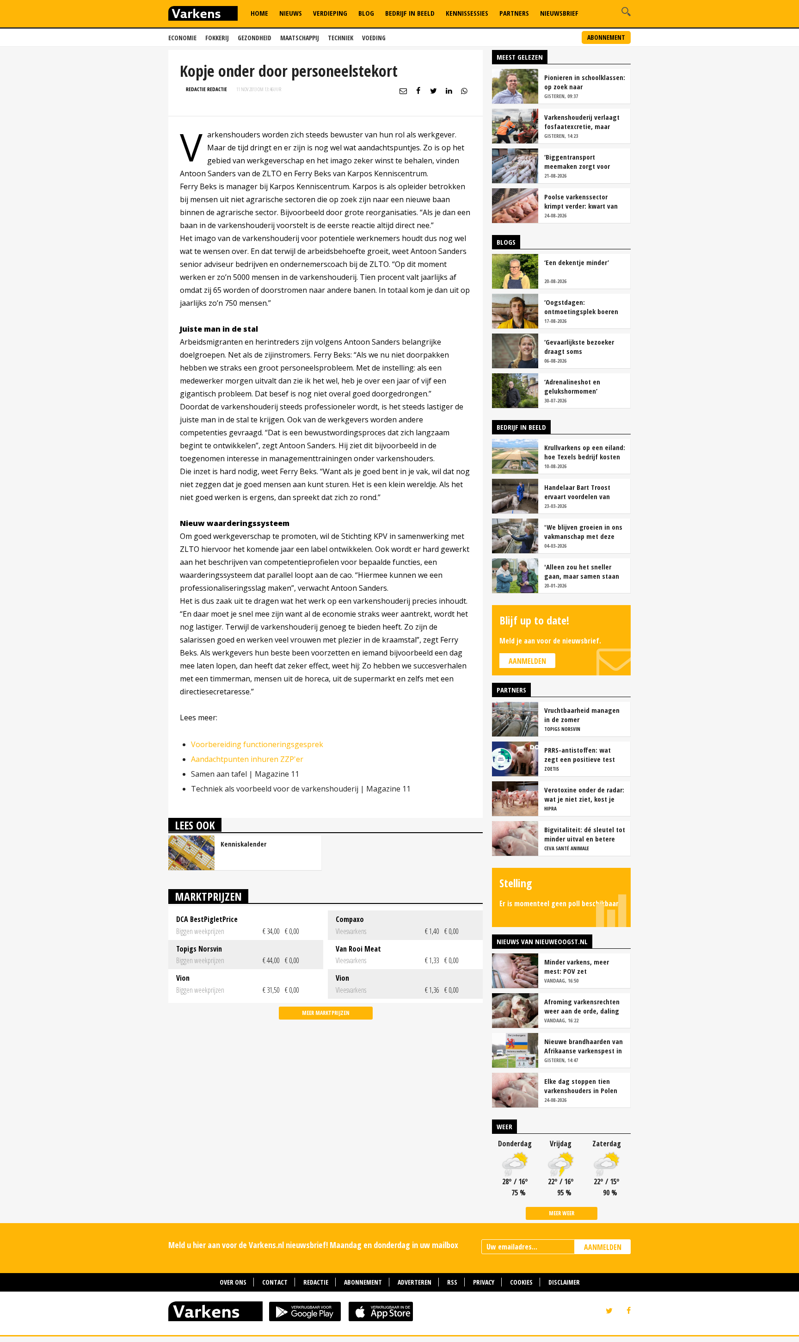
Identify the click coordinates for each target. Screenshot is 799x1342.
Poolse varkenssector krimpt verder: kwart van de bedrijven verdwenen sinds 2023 (581, 201)
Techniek (340, 37)
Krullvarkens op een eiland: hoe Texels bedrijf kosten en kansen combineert (584, 452)
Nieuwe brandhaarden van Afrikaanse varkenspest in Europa (583, 1046)
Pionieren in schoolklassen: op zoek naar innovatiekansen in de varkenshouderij (584, 82)
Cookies (521, 1282)
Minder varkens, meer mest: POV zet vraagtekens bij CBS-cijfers (584, 966)
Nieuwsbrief (559, 13)
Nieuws (290, 13)
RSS (452, 1282)
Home (259, 13)
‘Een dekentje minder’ (576, 262)
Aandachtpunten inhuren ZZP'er (247, 759)
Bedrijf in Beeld (410, 13)
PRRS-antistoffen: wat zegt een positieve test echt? (579, 754)
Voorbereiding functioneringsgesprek (257, 744)
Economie (182, 37)
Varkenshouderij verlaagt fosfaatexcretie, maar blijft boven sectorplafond (583, 121)
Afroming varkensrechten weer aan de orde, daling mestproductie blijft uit (582, 1006)
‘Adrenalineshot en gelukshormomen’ (572, 386)
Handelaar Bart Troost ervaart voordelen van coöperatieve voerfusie (578, 491)
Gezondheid (254, 37)
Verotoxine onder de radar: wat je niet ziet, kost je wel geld (584, 794)
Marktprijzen (208, 896)
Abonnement (606, 37)
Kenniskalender (243, 843)
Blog (366, 13)
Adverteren (414, 1282)
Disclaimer (564, 1282)
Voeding (374, 37)
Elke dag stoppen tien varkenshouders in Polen (580, 1085)
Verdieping (330, 13)
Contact (275, 1282)
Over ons (233, 1282)
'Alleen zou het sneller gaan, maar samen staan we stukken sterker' (581, 571)
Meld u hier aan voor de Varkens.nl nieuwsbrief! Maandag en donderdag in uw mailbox (313, 1244)
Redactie (315, 1282)
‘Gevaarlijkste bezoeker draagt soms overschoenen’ (579, 346)
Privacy (483, 1282)
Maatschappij (299, 37)
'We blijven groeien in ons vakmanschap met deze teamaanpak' (583, 531)
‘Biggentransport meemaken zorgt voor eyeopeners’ (577, 161)
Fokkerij (217, 37)
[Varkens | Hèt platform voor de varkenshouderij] (203, 14)
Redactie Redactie (206, 89)
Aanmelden (527, 661)
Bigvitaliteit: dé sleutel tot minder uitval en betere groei (584, 834)
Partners (514, 13)
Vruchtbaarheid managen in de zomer (582, 714)
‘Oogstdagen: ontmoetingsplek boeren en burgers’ (581, 306)
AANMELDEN (602, 1247)
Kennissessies (467, 13)
